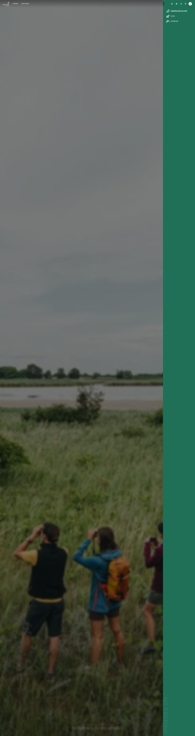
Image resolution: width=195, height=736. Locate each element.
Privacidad (123, 37)
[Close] (131, 12)
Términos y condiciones (111, 37)
